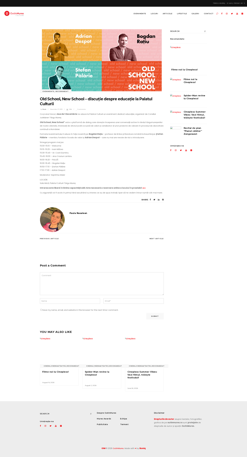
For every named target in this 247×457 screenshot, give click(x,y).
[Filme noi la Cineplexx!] (59, 352)
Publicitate (102, 424)
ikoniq (142, 448)
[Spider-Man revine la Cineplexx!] (101, 352)
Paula (44, 109)
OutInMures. (118, 448)
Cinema (47, 366)
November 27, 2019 (56, 109)
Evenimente (48, 91)
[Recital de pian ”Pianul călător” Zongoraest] (175, 132)
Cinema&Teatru (58, 366)
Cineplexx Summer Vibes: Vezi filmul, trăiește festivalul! (142, 375)
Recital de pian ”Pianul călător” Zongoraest (193, 131)
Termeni (124, 424)
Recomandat (62, 91)
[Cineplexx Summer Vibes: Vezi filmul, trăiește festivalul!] (144, 352)
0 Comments (81, 109)
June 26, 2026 (132, 388)
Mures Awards (104, 419)
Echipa (123, 419)
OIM (103, 448)
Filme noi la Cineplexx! (55, 372)
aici (143, 188)
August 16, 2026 (48, 382)
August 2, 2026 (90, 385)
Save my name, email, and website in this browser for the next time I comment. (80, 310)
